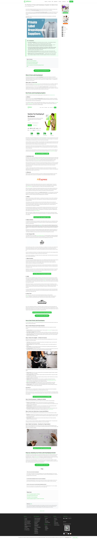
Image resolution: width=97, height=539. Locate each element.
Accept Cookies (75, 537)
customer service (50, 409)
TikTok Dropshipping (37, 519)
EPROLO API (36, 533)
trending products (30, 103)
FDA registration (38, 159)
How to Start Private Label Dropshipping (32, 63)
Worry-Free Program (27, 522)
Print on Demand (27, 528)
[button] (65, 518)
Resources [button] (64, 1)
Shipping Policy (56, 523)
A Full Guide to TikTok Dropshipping (32, 497)
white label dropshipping (36, 83)
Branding (26, 519)
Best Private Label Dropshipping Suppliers (32, 62)
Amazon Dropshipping (37, 527)
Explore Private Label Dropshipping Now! (42, 448)
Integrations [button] (55, 1)
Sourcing (26, 518)
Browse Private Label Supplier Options (42, 217)
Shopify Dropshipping (37, 518)
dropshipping (32, 6)
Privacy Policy (67, 537)
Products (49, 1)
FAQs (27, 66)
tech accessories (29, 186)
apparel (45, 279)
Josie (26, 6)
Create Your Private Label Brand (42, 315)
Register (71, 1)
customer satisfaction (37, 210)
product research (36, 456)
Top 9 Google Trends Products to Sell (32, 495)
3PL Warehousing (27, 529)
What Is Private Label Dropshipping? (31, 60)
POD (52, 1)
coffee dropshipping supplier (40, 235)
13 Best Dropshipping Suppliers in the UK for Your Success (35, 498)
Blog (45, 519)
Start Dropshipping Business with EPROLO (42, 396)
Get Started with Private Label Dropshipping (42, 312)
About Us (46, 1)
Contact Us (55, 519)
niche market (49, 330)
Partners (46, 529)
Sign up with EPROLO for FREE (42, 153)
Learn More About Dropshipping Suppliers (42, 273)
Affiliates (46, 526)
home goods (56, 102)
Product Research (47, 522)
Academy (46, 518)
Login (68, 1)
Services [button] (60, 1)
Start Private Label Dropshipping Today (42, 70)
